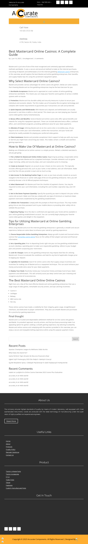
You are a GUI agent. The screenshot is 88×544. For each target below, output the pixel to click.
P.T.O (8, 477)
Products (9, 447)
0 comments (39, 58)
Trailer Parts (10, 480)
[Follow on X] (62, 2)
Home (8, 441)
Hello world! (24, 376)
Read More (11, 421)
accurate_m (13, 376)
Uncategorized (28, 58)
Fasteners (9, 485)
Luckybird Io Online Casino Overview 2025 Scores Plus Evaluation (39, 372)
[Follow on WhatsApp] (19, 529)
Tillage (8, 483)
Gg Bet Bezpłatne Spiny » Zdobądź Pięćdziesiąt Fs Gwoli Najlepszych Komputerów (38, 363)
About (8, 444)
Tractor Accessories (12, 474)
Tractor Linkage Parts (13, 471)
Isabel (11, 372)
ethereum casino (64, 72)
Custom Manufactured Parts (16, 488)
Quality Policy (10, 449)
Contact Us (10, 455)
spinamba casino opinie (26, 237)
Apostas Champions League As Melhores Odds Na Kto (28, 349)
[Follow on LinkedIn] (71, 2)
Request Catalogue (12, 452)
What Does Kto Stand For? (18, 353)
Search (75, 339)
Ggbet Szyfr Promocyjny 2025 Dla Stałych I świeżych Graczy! (30, 359)
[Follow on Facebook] (58, 2)
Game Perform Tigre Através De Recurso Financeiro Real (29, 356)
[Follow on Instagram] (66, 2)
